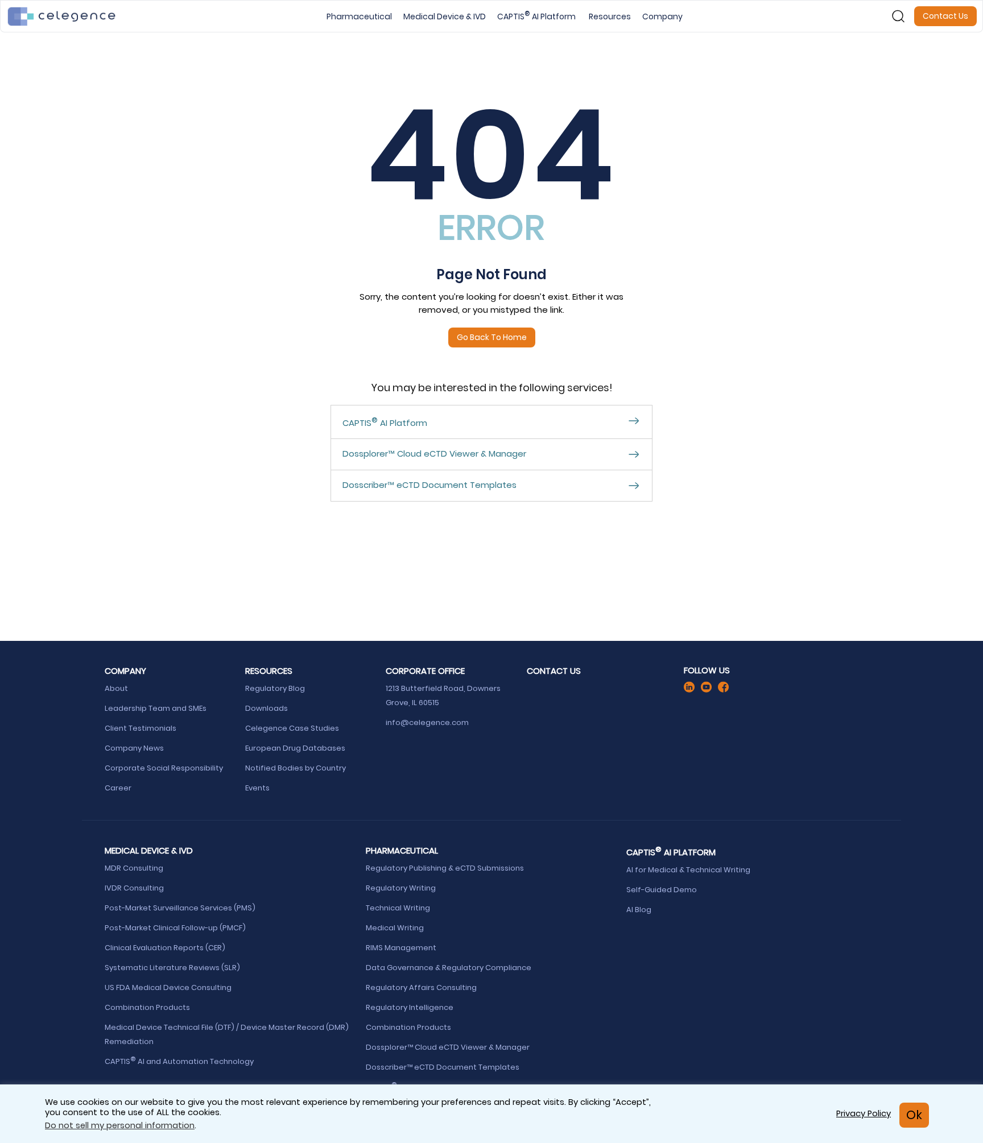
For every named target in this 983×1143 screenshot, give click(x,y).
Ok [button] (914, 1115)
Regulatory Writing (401, 888)
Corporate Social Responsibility (165, 768)
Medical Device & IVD (444, 16)
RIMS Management (401, 947)
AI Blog (638, 909)
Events (257, 787)
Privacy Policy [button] (863, 1113)
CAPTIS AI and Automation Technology (179, 1061)
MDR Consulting (135, 868)
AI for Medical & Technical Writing (688, 869)
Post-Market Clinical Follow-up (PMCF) (176, 927)
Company (662, 16)
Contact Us (945, 16)
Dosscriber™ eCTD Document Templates (443, 1067)
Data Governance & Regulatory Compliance (449, 967)
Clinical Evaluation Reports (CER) (165, 947)
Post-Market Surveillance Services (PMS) (180, 907)
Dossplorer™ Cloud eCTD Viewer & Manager (448, 1047)
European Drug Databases (296, 748)
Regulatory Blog (276, 688)
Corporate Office (425, 671)
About (116, 688)
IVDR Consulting (134, 888)
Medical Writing (396, 927)
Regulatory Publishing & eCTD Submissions (446, 868)
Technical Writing (399, 907)
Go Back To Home (492, 337)
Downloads (266, 708)
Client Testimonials (140, 728)
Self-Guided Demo (662, 889)
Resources (610, 16)
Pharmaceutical (359, 16)
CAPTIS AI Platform (537, 16)
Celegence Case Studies (292, 728)
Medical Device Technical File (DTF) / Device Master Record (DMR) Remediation (227, 1034)
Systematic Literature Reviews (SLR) (172, 967)
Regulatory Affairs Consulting (422, 987)
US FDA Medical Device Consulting (169, 987)
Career (118, 787)
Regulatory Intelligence (410, 1007)
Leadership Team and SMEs (155, 708)
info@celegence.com (427, 722)
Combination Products (147, 1007)
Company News (134, 748)
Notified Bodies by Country (297, 768)
